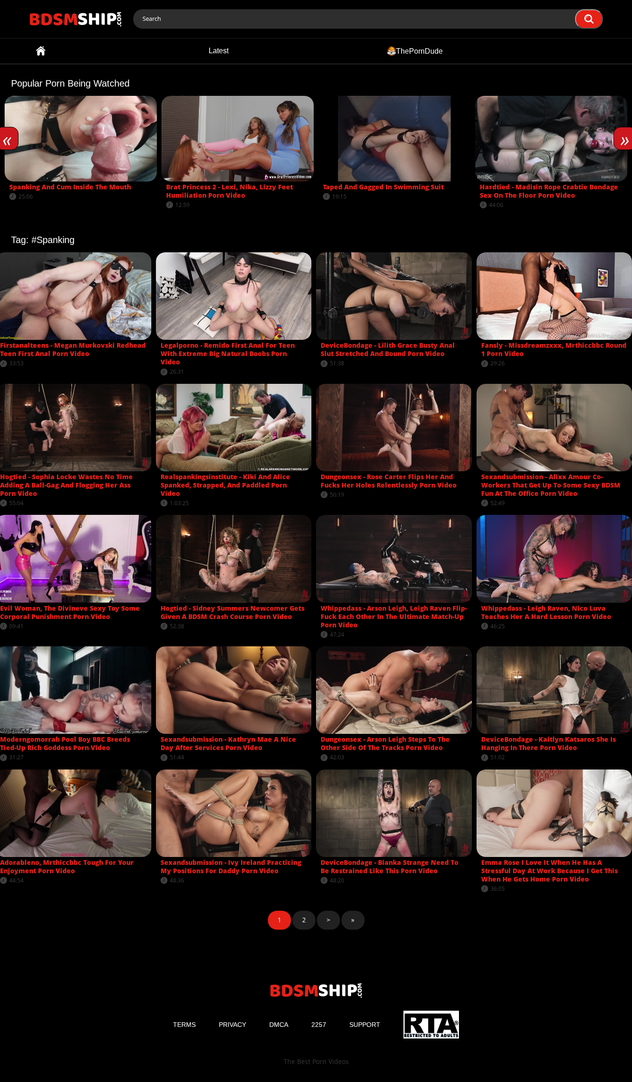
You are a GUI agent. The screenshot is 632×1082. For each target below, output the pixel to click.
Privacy (232, 1024)
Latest (219, 51)
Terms (184, 1024)
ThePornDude (419, 51)
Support (364, 1024)
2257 (318, 1024)
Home (40, 50)
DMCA (278, 1024)
